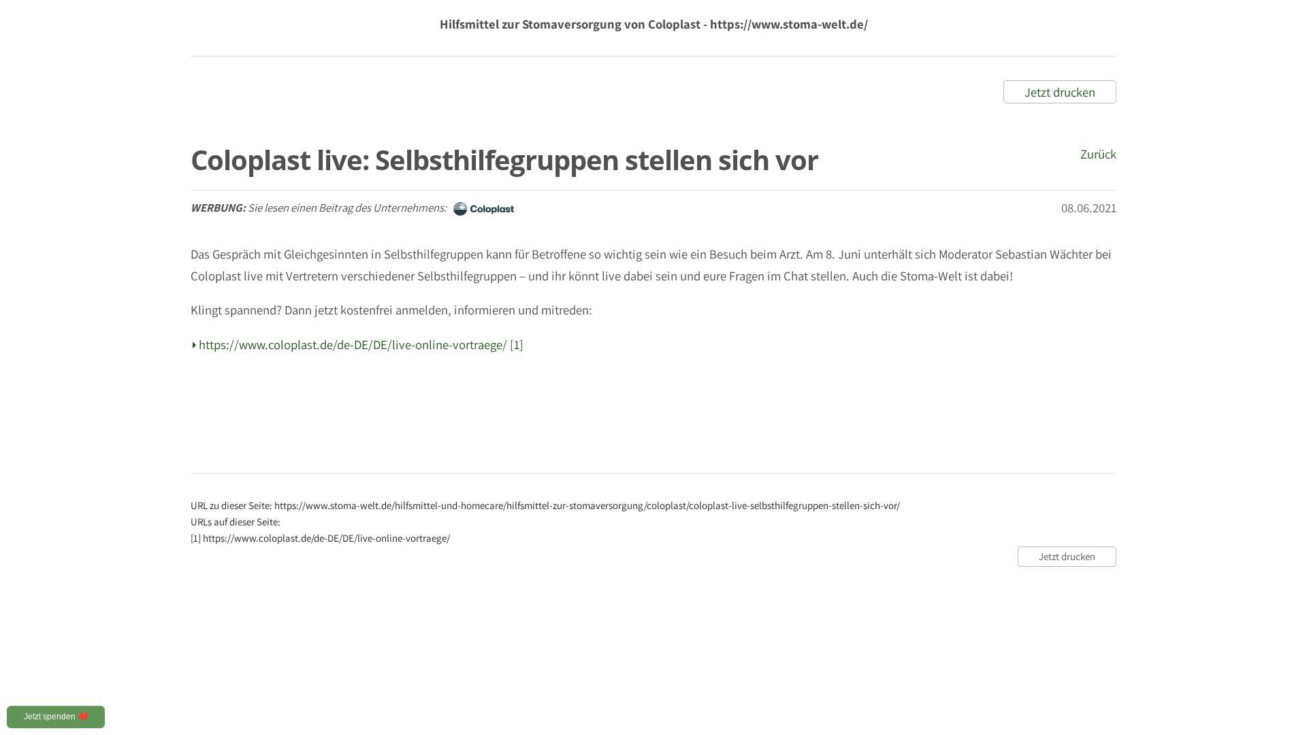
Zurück (1098, 154)
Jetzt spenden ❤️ (56, 716)
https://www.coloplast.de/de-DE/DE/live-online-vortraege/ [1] (361, 344)
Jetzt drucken (1059, 92)
